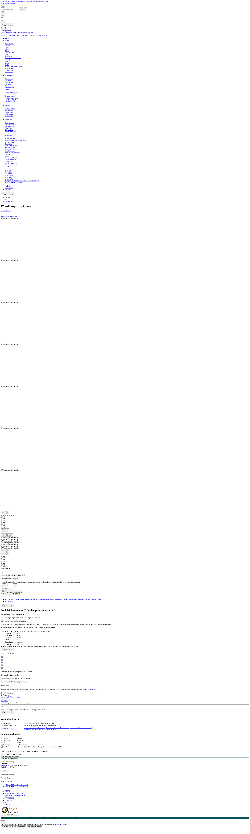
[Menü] (3, 6)
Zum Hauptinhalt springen (9, 1)
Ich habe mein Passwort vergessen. (11, 697)
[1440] (10, 428)
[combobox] (10, 10)
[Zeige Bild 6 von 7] (11, 515)
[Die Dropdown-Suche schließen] (25, 9)
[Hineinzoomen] (11, 535)
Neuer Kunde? (92, 689)
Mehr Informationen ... (61, 824)
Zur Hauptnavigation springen (39, 1)
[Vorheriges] (3, 512)
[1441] (10, 470)
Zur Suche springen (23, 1)
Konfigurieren (21, 826)
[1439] (10, 386)
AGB (6, 802)
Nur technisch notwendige (9, 826)
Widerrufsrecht (9, 797)
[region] (125, 392)
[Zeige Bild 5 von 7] (9, 515)
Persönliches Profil (13, 32)
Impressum (8, 804)
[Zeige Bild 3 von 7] (5, 515)
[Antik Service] (125, 211)
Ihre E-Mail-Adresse (8, 693)
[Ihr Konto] (3, 21)
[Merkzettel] (2, 19)
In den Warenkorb (7, 589)
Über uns (7, 790)
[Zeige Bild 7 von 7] (13, 515)
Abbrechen (4, 701)
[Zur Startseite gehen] (8, 3)
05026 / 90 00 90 (6, 765)
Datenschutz (8, 800)
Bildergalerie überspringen (9, 216)
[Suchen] (21, 9)
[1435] (10, 218)
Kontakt (7, 791)
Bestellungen (29, 32)
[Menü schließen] (5, 42)
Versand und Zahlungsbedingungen (16, 795)
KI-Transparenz (9, 798)
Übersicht (4, 32)
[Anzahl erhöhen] (15, 585)
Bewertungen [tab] (9, 601)
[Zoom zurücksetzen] (7, 535)
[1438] (10, 344)
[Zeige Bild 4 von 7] (7, 515)
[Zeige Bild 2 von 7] (3, 515)
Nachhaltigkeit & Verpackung (14, 793)
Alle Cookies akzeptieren (34, 826)
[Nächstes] (7, 512)
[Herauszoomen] (3, 535)
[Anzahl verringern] (4, 585)
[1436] (10, 260)
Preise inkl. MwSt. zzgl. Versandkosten (13, 575)
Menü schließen (8, 25)
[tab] (53, 599)
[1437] (10, 302)
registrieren (7, 31)
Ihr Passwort (5, 695)
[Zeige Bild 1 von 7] (1, 515)
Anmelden (4, 29)
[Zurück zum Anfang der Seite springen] (3, 822)
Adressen (22, 32)
